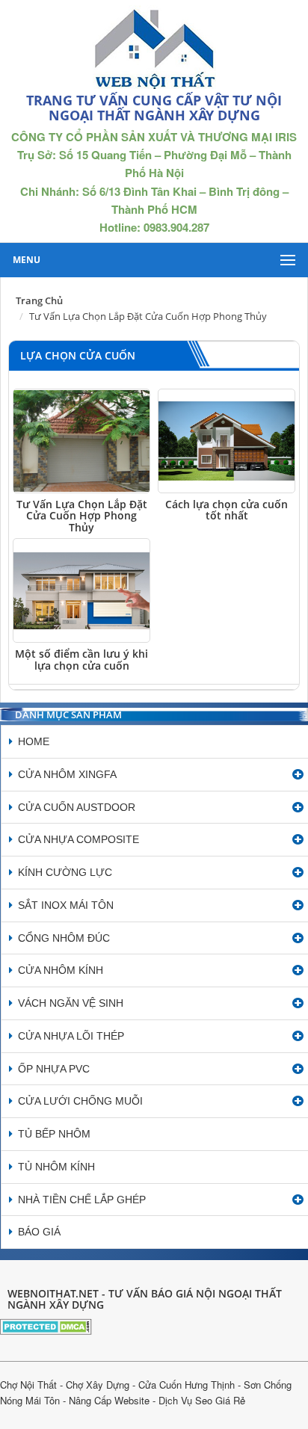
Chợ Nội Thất (28, 1384)
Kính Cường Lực (65, 872)
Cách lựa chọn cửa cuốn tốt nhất (226, 509)
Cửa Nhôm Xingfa (67, 774)
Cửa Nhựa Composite (78, 839)
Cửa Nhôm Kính (60, 970)
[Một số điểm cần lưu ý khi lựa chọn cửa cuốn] (81, 590)
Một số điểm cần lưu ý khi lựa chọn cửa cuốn (81, 659)
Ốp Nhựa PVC (54, 1069)
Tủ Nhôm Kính (56, 1167)
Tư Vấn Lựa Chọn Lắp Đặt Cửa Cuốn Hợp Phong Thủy (81, 515)
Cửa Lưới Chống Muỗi (80, 1101)
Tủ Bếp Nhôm (54, 1134)
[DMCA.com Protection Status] (46, 1325)
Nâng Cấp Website (109, 1400)
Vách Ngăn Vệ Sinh (70, 1003)
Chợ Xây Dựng (97, 1384)
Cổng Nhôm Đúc (64, 938)
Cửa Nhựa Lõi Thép (71, 1036)
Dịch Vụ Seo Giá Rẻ (201, 1400)
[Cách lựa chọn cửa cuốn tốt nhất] (226, 441)
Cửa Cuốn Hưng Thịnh (186, 1384)
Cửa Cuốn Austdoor (76, 807)
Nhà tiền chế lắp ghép (82, 1200)
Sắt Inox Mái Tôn (66, 905)
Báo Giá (39, 1232)
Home (33, 741)
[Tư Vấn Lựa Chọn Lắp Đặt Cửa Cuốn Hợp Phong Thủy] (81, 441)
